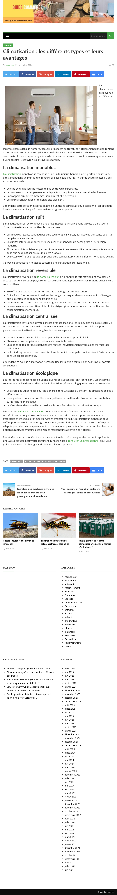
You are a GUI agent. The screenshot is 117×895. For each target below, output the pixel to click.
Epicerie (68, 613)
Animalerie (70, 584)
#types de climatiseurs (53, 461)
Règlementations (73, 642)
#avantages (16, 461)
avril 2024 (69, 763)
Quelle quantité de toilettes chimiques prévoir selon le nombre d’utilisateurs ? (95, 544)
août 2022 (70, 818)
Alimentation (71, 580)
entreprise (69, 609)
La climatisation (12, 174)
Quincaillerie (70, 639)
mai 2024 (69, 760)
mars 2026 (70, 679)
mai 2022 (69, 829)
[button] (7, 35)
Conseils (8, 45)
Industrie (69, 617)
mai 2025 (69, 716)
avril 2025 (69, 719)
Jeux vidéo (70, 624)
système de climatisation (30, 411)
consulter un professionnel (83, 440)
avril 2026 (69, 675)
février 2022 (70, 840)
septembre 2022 (73, 814)
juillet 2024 (70, 752)
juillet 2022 (70, 822)
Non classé (70, 635)
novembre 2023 (72, 774)
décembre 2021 (72, 847)
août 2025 (70, 705)
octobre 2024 (71, 741)
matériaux (69, 631)
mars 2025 (70, 723)
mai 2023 (69, 785)
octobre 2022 (71, 811)
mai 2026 (69, 672)
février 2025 (70, 727)
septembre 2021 (73, 858)
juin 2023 (69, 782)
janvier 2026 (71, 686)
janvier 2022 (71, 844)
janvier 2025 (71, 730)
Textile (68, 646)
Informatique (71, 620)
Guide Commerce (106, 892)
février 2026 (70, 683)
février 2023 (70, 796)
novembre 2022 (72, 807)
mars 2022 (70, 836)
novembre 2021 (72, 851)
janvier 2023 (71, 800)
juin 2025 (69, 712)
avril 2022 (69, 833)
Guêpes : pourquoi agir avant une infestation (28, 668)
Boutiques (70, 591)
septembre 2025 (73, 701)
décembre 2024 (72, 734)
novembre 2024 (72, 738)
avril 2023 (69, 789)
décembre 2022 (72, 804)
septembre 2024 (73, 745)
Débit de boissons (73, 602)
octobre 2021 (71, 855)
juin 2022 (69, 825)
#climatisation (32, 461)
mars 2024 (70, 767)
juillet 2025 (70, 708)
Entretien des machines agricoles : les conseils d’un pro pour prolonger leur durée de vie (36, 492)
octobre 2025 (71, 697)
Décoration (70, 606)
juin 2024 (69, 756)
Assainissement (72, 587)
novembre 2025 (72, 694)
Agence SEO (71, 576)
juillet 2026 (70, 668)
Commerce (70, 595)
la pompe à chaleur (48, 277)
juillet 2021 (70, 866)
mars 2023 (70, 793)
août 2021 (70, 862)
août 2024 (70, 749)
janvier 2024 (71, 771)
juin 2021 (69, 869)
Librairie (68, 628)
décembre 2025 (72, 690)
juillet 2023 (70, 778)
